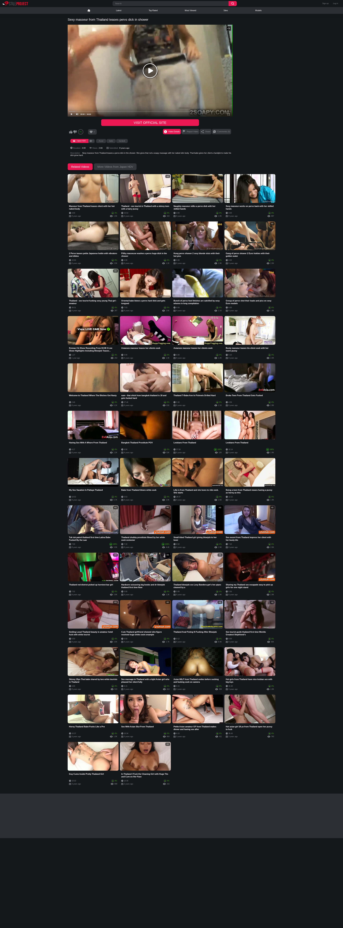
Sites (225, 10)
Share (207, 131)
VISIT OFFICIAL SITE (150, 122)
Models (258, 10)
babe (111, 141)
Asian (101, 141)
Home (89, 10)
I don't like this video (75, 132)
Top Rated (153, 10)
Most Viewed (190, 10)
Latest (118, 10)
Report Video (192, 131)
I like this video (70, 132)
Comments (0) (223, 131)
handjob (122, 141)
